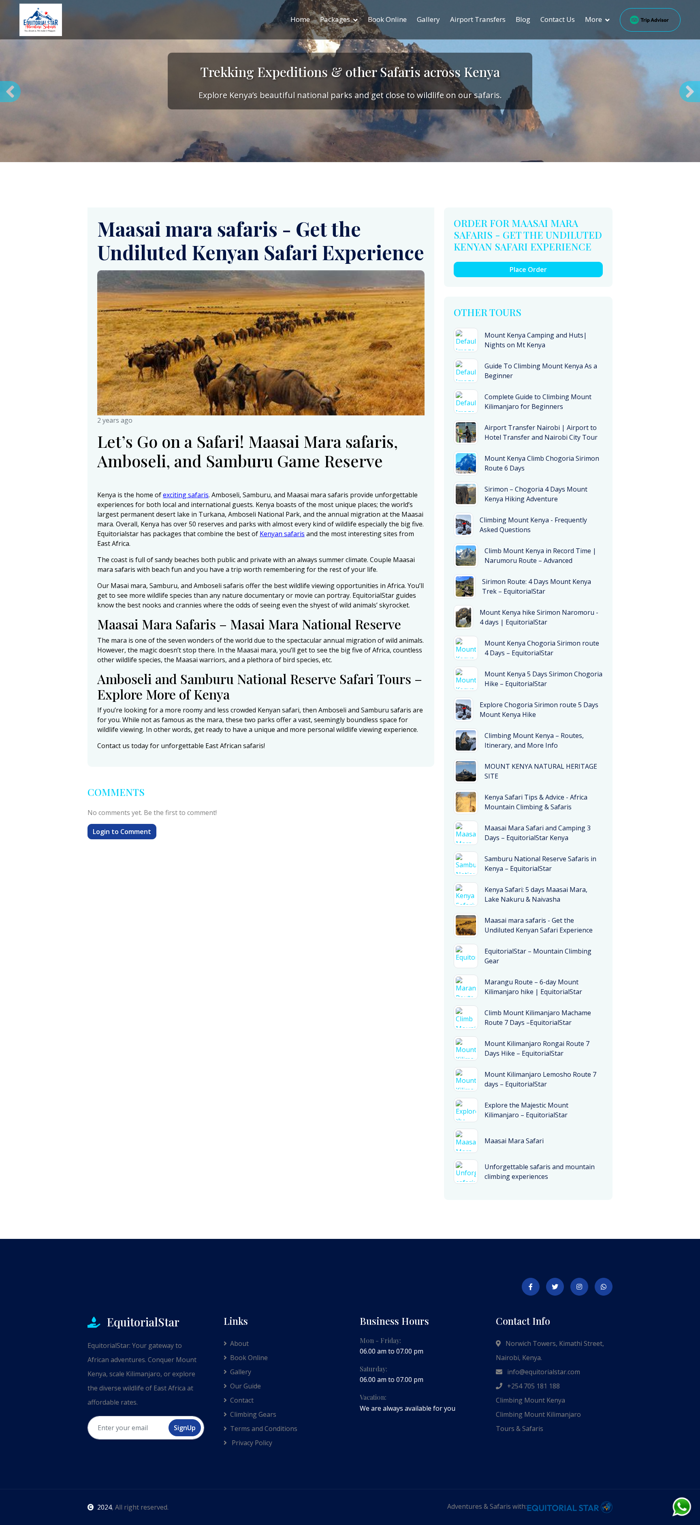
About (239, 1343)
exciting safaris (186, 494)
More (593, 19)
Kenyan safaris (282, 533)
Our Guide (245, 1386)
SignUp (185, 1427)
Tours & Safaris (519, 1428)
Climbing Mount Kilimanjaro (538, 1414)
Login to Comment (122, 831)
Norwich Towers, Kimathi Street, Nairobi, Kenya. (550, 1350)
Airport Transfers (478, 19)
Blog (523, 19)
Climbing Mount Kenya (530, 1400)
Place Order (528, 269)
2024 (104, 1507)
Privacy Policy (251, 1442)
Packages (335, 19)
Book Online (387, 19)
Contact (242, 1400)
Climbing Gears (253, 1414)
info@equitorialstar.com (543, 1371)
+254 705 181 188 (533, 1386)
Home (300, 19)
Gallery (428, 19)
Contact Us (557, 19)
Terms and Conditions (263, 1428)
